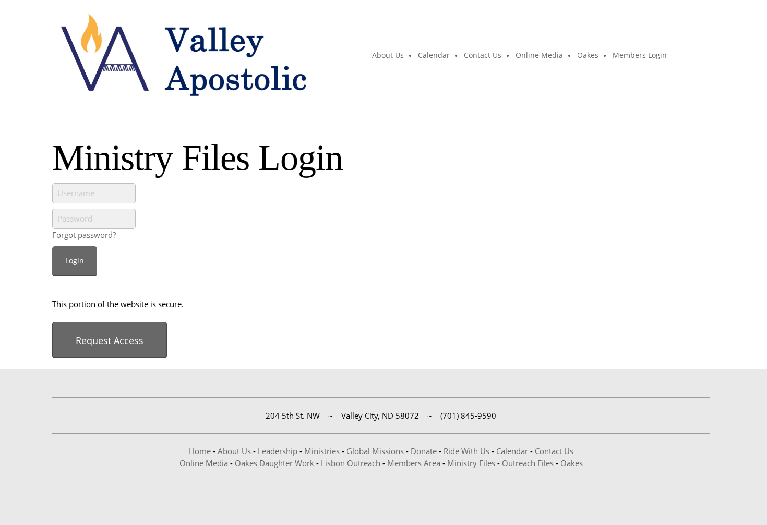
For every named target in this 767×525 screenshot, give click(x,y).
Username (75, 193)
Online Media (203, 463)
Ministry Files (471, 463)
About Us (234, 451)
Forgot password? (84, 234)
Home (200, 451)
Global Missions (375, 451)
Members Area (413, 463)
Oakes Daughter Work (274, 463)
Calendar (512, 451)
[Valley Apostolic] (182, 55)
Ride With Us (466, 451)
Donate (424, 451)
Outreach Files (528, 463)
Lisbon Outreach (350, 463)
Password (74, 218)
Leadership (277, 451)
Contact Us (554, 451)
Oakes (571, 463)
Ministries (322, 451)
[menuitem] (388, 55)
